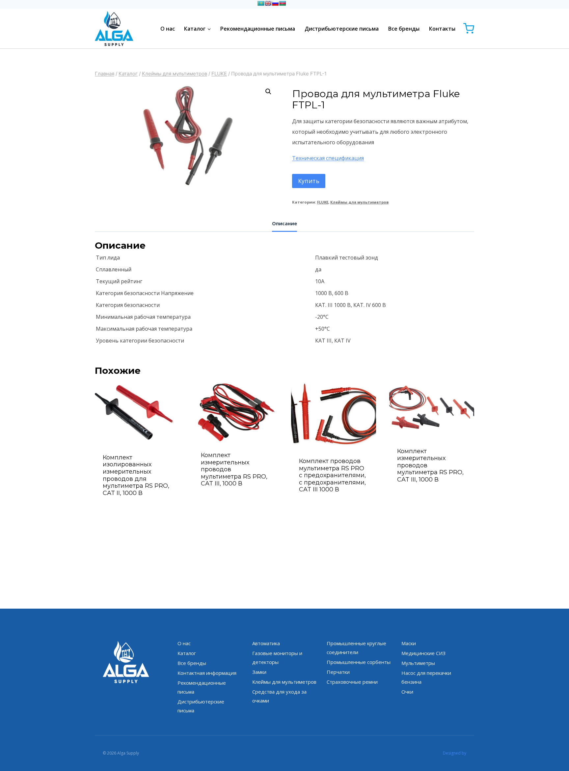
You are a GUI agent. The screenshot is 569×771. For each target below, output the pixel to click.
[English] (268, 3)
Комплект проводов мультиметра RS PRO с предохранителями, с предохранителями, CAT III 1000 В (332, 475)
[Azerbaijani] (282, 3)
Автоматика (266, 643)
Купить (308, 181)
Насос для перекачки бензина (426, 677)
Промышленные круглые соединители (356, 647)
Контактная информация (206, 673)
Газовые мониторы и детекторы (277, 657)
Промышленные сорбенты (359, 662)
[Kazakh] (260, 3)
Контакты (442, 28)
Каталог (186, 653)
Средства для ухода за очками (279, 696)
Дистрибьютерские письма (342, 28)
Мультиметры (418, 663)
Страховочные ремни (352, 681)
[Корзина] (468, 28)
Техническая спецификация (328, 158)
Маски (408, 643)
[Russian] (275, 3)
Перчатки (338, 672)
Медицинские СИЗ (423, 653)
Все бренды (404, 28)
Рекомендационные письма (257, 28)
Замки (259, 672)
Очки (407, 691)
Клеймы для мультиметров (359, 202)
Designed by (454, 753)
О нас (167, 28)
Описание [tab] (284, 223)
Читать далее (236, 501)
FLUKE (322, 202)
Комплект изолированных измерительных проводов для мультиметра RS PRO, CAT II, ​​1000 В (136, 475)
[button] (268, 91)
